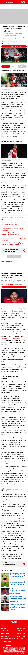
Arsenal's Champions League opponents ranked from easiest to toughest (12, 228)
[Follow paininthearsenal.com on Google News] (24, 250)
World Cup (6, 513)
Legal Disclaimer (22, 636)
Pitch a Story (20, 631)
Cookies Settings (6, 641)
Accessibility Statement (8, 638)
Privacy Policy (5, 633)
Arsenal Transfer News (11, 614)
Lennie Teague (7, 41)
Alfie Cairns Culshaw (8, 284)
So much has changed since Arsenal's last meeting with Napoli (13, 223)
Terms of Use (21, 633)
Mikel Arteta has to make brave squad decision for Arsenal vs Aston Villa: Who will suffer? (14, 238)
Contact (3, 628)
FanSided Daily (5, 631)
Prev (5, 66)
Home (2, 261)
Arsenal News (9, 261)
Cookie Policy (5, 636)
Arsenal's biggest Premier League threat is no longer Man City (12, 233)
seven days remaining (16, 309)
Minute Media (8, 645)
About (3, 625)
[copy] (10, 44)
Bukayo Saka (9, 407)
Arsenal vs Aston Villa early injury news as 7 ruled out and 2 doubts (14, 243)
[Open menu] (2, 2)
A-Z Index (20, 638)
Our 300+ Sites (21, 628)
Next (22, 66)
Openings (20, 625)
